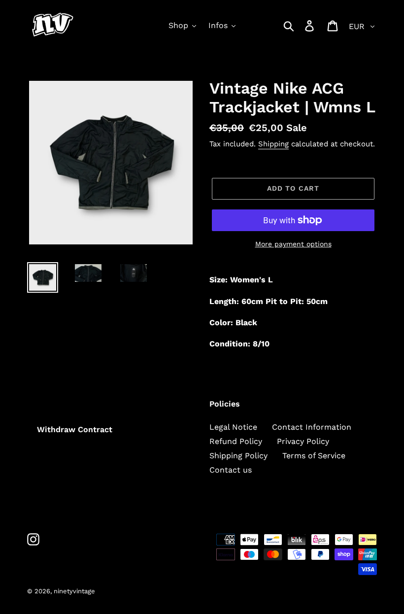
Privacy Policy (303, 441)
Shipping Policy (238, 455)
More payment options (293, 244)
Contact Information (311, 427)
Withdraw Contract (74, 429)
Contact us (230, 470)
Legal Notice (233, 427)
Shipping (273, 143)
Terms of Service (313, 455)
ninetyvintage (74, 591)
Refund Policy (235, 441)
